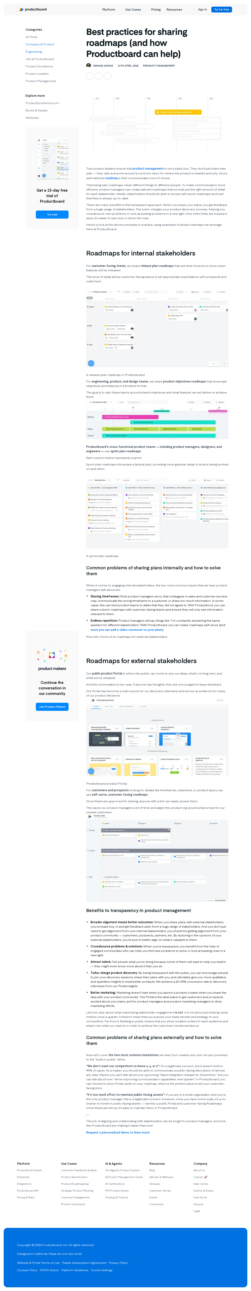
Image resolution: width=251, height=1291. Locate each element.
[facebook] (230, 1257)
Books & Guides (37, 110)
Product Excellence (39, 66)
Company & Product (40, 44)
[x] (217, 1257)
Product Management (41, 81)
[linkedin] (203, 1257)
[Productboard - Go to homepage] (32, 9)
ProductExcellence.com (42, 103)
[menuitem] (111, 9)
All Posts (31, 37)
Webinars (32, 117)
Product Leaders (37, 73)
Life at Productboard (40, 59)
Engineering (34, 51)
